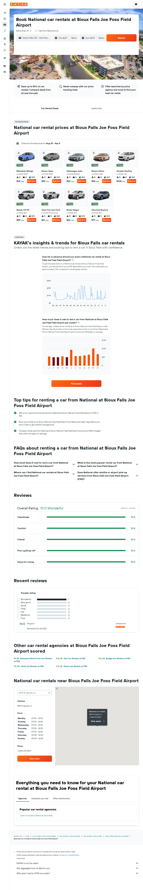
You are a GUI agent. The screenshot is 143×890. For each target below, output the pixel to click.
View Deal (32, 181)
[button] (5, 4)
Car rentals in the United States (44, 836)
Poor (23, 618)
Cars (27, 836)
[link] (76, 383)
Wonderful (26, 599)
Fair (22, 612)
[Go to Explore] (4, 44)
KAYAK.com (18, 836)
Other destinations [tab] (61, 798)
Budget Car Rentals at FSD (114, 658)
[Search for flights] (4, 13)
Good (23, 605)
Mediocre (25, 615)
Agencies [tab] (22, 798)
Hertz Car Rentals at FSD (29, 666)
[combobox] (24, 30)
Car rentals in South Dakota (69, 836)
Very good (26, 602)
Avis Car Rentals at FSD (70, 658)
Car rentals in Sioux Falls (92, 836)
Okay (23, 608)
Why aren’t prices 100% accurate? (33, 873)
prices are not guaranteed (69, 855)
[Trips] (4, 58)
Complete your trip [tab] (39, 798)
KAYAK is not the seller (27, 863)
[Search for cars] (4, 24)
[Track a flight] (4, 50)
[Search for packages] (4, 30)
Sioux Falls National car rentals (116, 836)
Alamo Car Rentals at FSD (71, 666)
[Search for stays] (4, 19)
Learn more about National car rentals (36, 815)
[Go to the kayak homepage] (19, 4)
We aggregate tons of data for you (33, 868)
